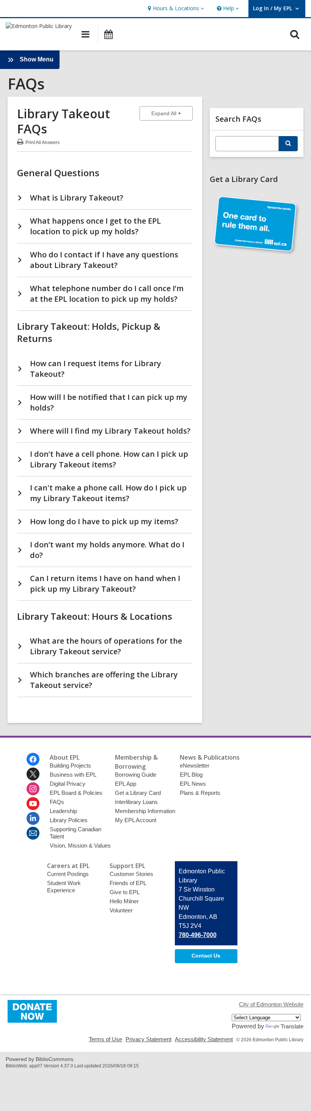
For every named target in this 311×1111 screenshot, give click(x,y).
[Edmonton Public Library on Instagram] (33, 788)
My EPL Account (135, 820)
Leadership (63, 811)
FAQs (57, 802)
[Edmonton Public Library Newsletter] (33, 833)
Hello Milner (124, 901)
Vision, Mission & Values (80, 845)
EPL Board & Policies (76, 793)
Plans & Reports (200, 793)
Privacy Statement (148, 1039)
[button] (175, 8)
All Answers (42, 141)
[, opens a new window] (32, 1020)
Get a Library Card (138, 793)
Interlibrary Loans (136, 802)
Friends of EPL (128, 883)
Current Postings (68, 874)
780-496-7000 (198, 935)
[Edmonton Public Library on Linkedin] (33, 818)
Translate (292, 1026)
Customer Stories (131, 874)
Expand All (172, 113)
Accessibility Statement (204, 1039)
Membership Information (145, 811)
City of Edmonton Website (271, 1004)
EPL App (125, 783)
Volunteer (121, 910)
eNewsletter (194, 765)
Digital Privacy (67, 783)
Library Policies (69, 820)
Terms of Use (105, 1039)
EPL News (193, 783)
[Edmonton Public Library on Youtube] (33, 803)
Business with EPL (73, 774)
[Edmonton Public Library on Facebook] (33, 759)
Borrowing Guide (135, 774)
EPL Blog (191, 774)
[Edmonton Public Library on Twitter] (33, 774)
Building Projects (70, 765)
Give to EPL (125, 892)
